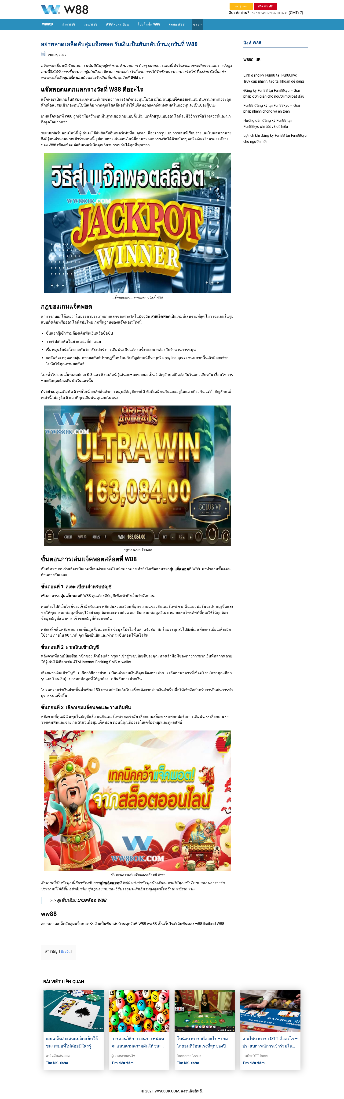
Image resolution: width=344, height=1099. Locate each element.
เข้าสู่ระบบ (241, 6)
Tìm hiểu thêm (57, 1063)
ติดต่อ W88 (176, 24)
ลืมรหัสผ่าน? (239, 13)
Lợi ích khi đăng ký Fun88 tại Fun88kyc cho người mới (275, 138)
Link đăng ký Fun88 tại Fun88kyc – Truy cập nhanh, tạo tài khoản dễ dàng (273, 78)
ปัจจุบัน (65, 951)
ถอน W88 (90, 24)
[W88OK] (90, 9)
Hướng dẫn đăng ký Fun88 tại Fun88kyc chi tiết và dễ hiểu (267, 123)
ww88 (152, 924)
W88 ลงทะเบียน (117, 24)
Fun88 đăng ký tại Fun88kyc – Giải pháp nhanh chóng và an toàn (271, 108)
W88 (68, 116)
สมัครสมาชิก (265, 6)
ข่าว (196, 24)
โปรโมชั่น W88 (149, 24)
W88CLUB (251, 60)
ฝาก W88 (68, 24)
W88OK (47, 24)
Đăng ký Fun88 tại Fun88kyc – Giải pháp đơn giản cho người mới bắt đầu (273, 93)
